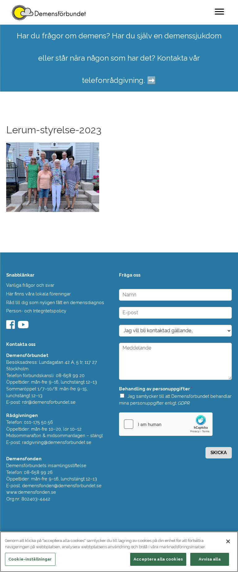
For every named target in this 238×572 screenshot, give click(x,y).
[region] (119, 551)
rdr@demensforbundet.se (49, 402)
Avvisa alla (209, 559)
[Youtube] (24, 326)
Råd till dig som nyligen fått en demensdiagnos (55, 302)
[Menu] (219, 11)
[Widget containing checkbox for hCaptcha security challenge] (166, 424)
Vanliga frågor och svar (30, 285)
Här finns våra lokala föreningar (38, 293)
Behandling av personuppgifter (155, 388)
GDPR (183, 403)
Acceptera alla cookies (158, 559)
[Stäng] (228, 541)
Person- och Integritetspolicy (36, 310)
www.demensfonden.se (31, 492)
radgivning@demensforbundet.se (56, 442)
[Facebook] (11, 326)
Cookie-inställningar (30, 559)
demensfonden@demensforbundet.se (62, 485)
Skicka (218, 452)
